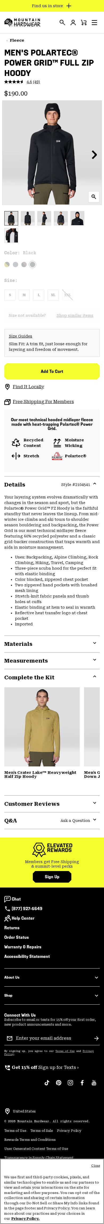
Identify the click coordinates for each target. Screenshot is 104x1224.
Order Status (16, 937)
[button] (94, 22)
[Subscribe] (96, 1038)
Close (95, 1165)
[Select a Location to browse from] (7, 1111)
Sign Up (52, 876)
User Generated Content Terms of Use (36, 1149)
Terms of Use (65, 1051)
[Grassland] (42, 726)
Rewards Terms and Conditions (30, 1140)
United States (24, 1111)
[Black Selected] (32, 264)
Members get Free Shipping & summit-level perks (52, 864)
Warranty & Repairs (22, 946)
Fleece (17, 40)
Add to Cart (52, 371)
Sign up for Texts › (41, 1067)
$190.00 (15, 93)
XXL (67, 295)
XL (53, 295)
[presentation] (62, 22)
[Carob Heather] (24, 264)
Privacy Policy (69, 1131)
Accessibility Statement (27, 956)
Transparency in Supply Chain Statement (39, 1158)
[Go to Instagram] (70, 1085)
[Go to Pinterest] (59, 1085)
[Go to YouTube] (94, 1085)
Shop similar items (75, 315)
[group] (52, 864)
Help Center (23, 918)
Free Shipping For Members (43, 401)
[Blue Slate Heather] (15, 264)
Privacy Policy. (25, 1219)
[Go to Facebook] (82, 1085)
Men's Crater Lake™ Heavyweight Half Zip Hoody (40, 774)
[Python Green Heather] (7, 264)
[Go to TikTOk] (47, 1085)
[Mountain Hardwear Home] (22, 23)
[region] (52, 1191)
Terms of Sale (41, 1131)
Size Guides (20, 336)
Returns (11, 927)
